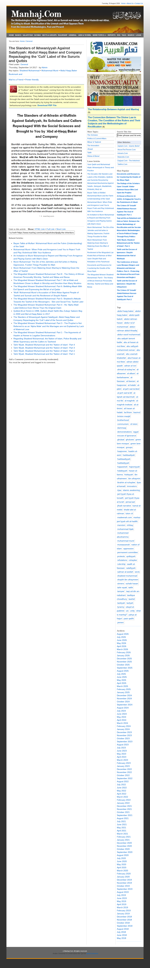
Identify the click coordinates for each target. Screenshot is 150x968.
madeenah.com (124, 517)
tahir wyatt (122, 587)
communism (123, 424)
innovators (132, 486)
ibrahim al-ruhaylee (126, 482)
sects (137, 572)
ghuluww (130, 439)
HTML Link (40, 229)
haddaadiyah (129, 455)
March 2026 (122, 649)
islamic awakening (131, 490)
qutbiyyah (130, 556)
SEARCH (131, 35)
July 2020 (121, 858)
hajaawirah (122, 467)
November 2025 (124, 661)
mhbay (130, 525)
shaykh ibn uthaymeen (127, 579)
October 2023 (123, 738)
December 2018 (124, 916)
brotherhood (123, 420)
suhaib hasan (132, 583)
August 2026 (123, 634)
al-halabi (132, 385)
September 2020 (124, 852)
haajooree (122, 451)
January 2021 (123, 840)
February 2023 (124, 763)
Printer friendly (32, 79)
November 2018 (124, 920)
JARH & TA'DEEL (84, 35)
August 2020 (123, 855)
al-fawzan (130, 381)
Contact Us (139, 3)
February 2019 (124, 910)
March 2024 (122, 723)
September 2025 (124, 668)
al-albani (131, 373)
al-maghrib (130, 400)
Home (123, 3)
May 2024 (121, 717)
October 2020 (123, 849)
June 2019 (122, 898)
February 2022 (124, 800)
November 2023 (124, 735)
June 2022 (122, 787)
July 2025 (121, 674)
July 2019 (121, 895)
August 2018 (123, 929)
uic (127, 611)
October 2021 (123, 812)
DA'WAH (37, 35)
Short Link (61, 229)
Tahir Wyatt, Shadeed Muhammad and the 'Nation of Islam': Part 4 (44, 345)
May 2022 (121, 790)
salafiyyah (130, 568)
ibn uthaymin (134, 478)
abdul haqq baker (125, 311)
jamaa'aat (130, 502)
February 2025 (124, 689)
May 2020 (121, 864)
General (29, 41)
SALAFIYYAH (28, 35)
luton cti (129, 513)
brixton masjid (123, 416)
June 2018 (122, 935)
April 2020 (121, 867)
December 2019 (124, 880)
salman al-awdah (125, 572)
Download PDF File (47, 105)
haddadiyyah (123, 463)
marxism (121, 525)
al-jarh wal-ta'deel (131, 389)
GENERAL (73, 35)
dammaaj (121, 428)
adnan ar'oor (130, 365)
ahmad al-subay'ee (126, 369)
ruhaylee (133, 560)
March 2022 (122, 797)
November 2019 (124, 883)
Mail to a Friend (16, 79)
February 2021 (124, 837)
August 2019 (123, 892)
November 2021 (124, 809)
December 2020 (124, 843)
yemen (120, 622)
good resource (92, 953)
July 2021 (121, 821)
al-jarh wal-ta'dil (124, 393)
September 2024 (124, 704)
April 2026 (121, 646)
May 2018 (121, 938)
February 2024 (124, 726)
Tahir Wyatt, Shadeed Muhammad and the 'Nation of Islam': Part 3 (44, 348)
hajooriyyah (134, 467)
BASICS (18, 35)
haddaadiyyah (123, 459)
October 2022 (123, 775)
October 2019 (123, 886)
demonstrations (124, 432)
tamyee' (121, 591)
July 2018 (121, 932)
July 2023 (121, 747)
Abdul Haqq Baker (68, 70)
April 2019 (121, 904)
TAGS (124, 35)
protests (121, 556)
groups (129, 447)
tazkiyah (121, 603)
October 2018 (123, 923)
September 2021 (124, 815)
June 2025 (122, 677)
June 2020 (122, 861)
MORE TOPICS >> (99, 35)
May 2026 (121, 643)
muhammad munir (125, 541)
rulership (121, 564)
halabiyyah (122, 471)
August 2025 (123, 671)
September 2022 (124, 778)
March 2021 (122, 834)
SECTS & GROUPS (49, 35)
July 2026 (121, 637)
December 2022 (124, 769)
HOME (11, 35)
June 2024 (122, 714)
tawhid (132, 599)
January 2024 (123, 729)
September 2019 (124, 889)
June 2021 (122, 824)
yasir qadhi (129, 618)
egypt (135, 432)
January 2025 (123, 692)
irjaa (119, 490)
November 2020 (124, 846)
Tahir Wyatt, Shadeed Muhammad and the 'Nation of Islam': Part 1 (44, 354)
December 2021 (124, 806)
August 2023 (123, 744)
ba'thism (128, 412)
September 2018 (124, 926)
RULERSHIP (62, 35)
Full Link (50, 229)
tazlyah (130, 603)
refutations (122, 560)
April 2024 (121, 720)
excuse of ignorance (126, 435)
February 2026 (124, 652)
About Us (130, 3)
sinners (120, 583)
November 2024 (124, 698)
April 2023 (121, 757)
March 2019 (122, 907)
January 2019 (123, 913)
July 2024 (121, 711)
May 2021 (121, 827)
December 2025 (124, 658)
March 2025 (122, 686)
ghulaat (120, 439)
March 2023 (122, 760)
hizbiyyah (128, 474)
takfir (130, 587)
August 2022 (123, 781)
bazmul (136, 412)
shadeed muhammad (127, 576)
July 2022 (121, 784)
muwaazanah (123, 544)
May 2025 (121, 680)
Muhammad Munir (50, 70)
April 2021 (121, 830)
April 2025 (121, 683)
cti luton (133, 424)
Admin (44, 67)
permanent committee (127, 552)
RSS (118, 35)
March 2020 (122, 870)
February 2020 (124, 873)
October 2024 (123, 701)
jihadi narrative (124, 505)
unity (132, 611)
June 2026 (122, 640)
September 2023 (124, 741)
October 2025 (123, 665)
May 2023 (121, 754)
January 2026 (123, 655)
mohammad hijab (125, 529)
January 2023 (123, 766)
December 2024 (124, 695)
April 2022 (121, 794)
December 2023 (124, 732)
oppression (128, 548)
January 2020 (123, 877)
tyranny (120, 607)
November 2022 (124, 772)
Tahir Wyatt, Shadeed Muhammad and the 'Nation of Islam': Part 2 (44, 351)
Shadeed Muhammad (29, 70)
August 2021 (123, 818)
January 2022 (123, 803)
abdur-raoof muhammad (128, 334)
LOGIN (138, 35)
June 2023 (122, 751)
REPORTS (111, 35)
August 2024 (123, 708)
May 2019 (121, 901)
